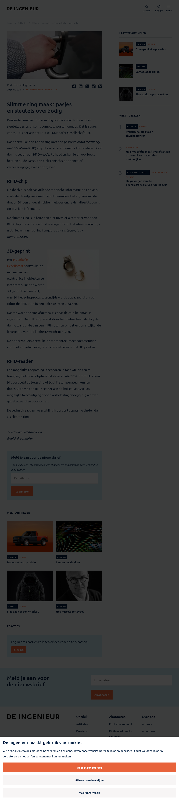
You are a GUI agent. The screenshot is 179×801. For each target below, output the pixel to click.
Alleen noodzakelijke (89, 780)
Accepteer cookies (89, 767)
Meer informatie (89, 793)
